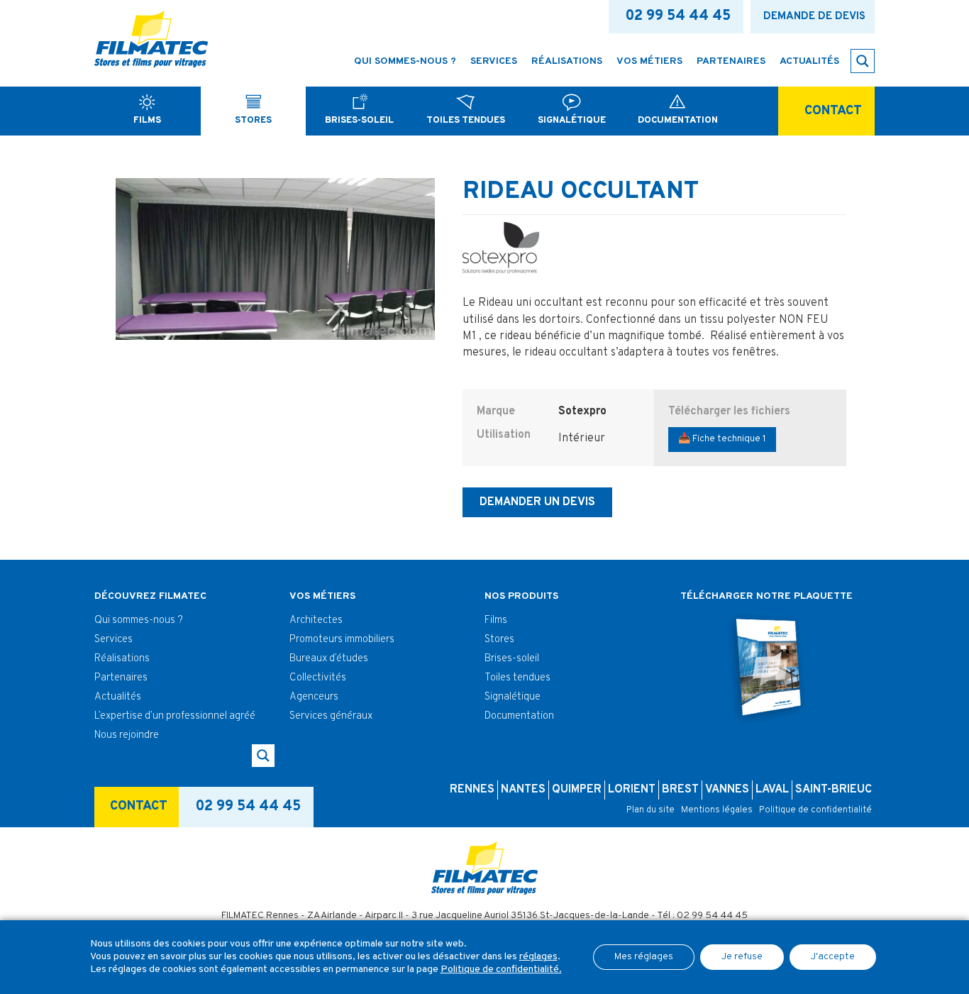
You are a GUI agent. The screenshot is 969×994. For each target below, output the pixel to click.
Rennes (472, 790)
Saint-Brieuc (833, 790)
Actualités (117, 697)
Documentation (519, 716)
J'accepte (833, 957)
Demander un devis (537, 502)
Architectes (316, 620)
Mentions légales (717, 810)
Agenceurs (313, 697)
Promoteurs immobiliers (341, 639)
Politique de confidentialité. (501, 969)
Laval (772, 790)
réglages (538, 957)
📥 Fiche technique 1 (722, 439)
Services (113, 639)
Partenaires (121, 678)
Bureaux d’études (328, 659)
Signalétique (512, 697)
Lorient (631, 790)
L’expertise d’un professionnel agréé (174, 716)
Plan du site (650, 810)
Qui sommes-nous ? (138, 620)
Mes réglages (643, 957)
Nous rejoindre (126, 735)
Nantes (523, 790)
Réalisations (122, 659)
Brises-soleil (511, 659)
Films (495, 620)
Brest (680, 790)
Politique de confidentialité (815, 810)
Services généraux (330, 716)
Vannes (727, 790)
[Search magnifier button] (862, 61)
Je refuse (742, 957)
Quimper (577, 790)
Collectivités (317, 678)
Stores (499, 639)
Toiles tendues (517, 678)
